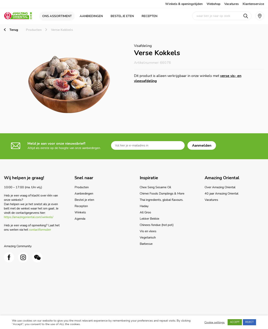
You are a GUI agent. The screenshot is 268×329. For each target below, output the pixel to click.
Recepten (149, 16)
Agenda (80, 219)
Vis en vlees (148, 231)
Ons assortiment (57, 16)
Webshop (213, 4)
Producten (34, 30)
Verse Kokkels (62, 30)
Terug (13, 30)
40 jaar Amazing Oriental (221, 193)
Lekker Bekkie (149, 219)
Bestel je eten (122, 16)
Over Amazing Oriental (220, 187)
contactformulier (40, 230)
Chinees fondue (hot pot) (157, 225)
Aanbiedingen (91, 16)
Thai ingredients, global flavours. (161, 200)
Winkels (80, 212)
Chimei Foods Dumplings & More (162, 193)
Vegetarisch (148, 237)
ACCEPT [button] (235, 322)
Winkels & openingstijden (184, 4)
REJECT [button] (249, 322)
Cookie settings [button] (214, 322)
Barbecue (146, 244)
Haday (144, 206)
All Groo (145, 212)
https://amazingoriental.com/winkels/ (28, 217)
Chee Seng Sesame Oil (155, 187)
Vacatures (231, 4)
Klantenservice (253, 4)
